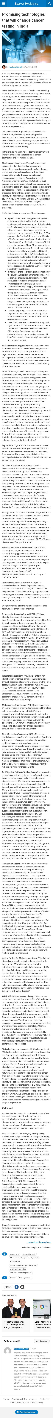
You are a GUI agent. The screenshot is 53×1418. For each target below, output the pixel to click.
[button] (3, 3)
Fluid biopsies (15, 1261)
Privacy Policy (37, 1403)
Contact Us (44, 1399)
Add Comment (41, 1341)
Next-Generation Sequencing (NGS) (23, 1265)
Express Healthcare (26, 3)
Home (6, 1399)
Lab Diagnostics (24, 1278)
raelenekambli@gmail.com (39, 1242)
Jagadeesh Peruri (21, 1348)
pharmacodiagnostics (18, 1269)
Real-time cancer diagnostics (20, 1273)
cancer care (14, 1254)
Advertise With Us (19, 1399)
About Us (33, 1399)
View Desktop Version (27, 1412)
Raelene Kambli (15, 67)
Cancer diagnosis (29, 1254)
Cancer (12, 1278)
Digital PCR (34, 1258)
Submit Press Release (19, 1403)
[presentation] (46, 1316)
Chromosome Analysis (18, 1258)
